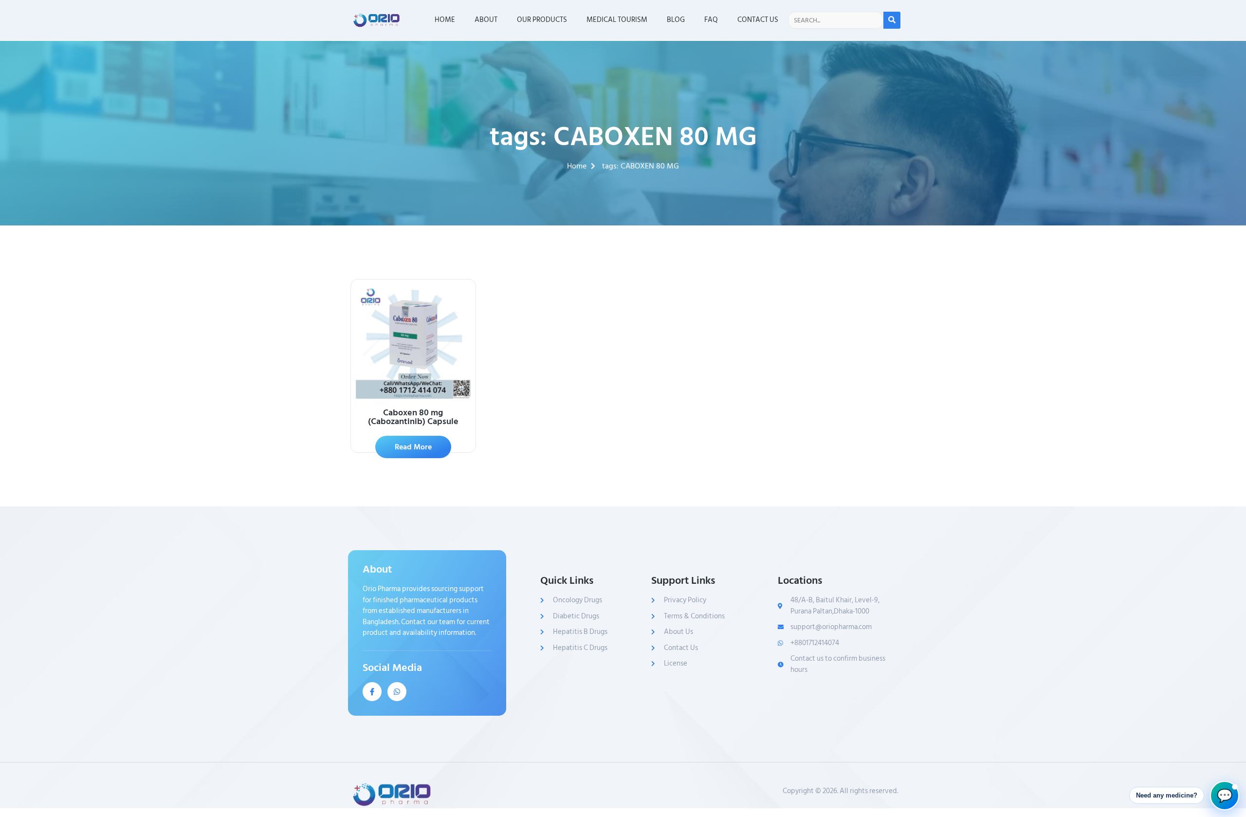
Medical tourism (616, 20)
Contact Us (757, 20)
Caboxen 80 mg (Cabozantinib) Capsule (413, 417)
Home (445, 20)
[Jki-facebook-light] (372, 691)
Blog (676, 20)
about (486, 20)
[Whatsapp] (396, 691)
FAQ (711, 20)
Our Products (542, 20)
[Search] (891, 20)
